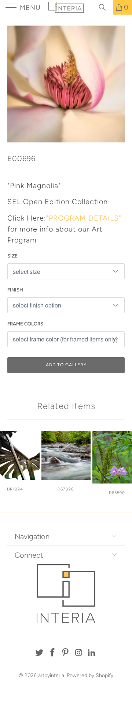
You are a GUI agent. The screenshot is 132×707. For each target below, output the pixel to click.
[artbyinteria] (66, 7)
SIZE (12, 256)
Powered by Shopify (90, 675)
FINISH (15, 290)
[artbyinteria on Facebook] (52, 653)
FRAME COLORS (25, 323)
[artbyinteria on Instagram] (78, 653)
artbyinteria (51, 675)
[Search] (104, 7)
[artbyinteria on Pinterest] (65, 653)
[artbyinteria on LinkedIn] (92, 653)
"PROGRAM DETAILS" (83, 218)
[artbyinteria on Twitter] (39, 653)
